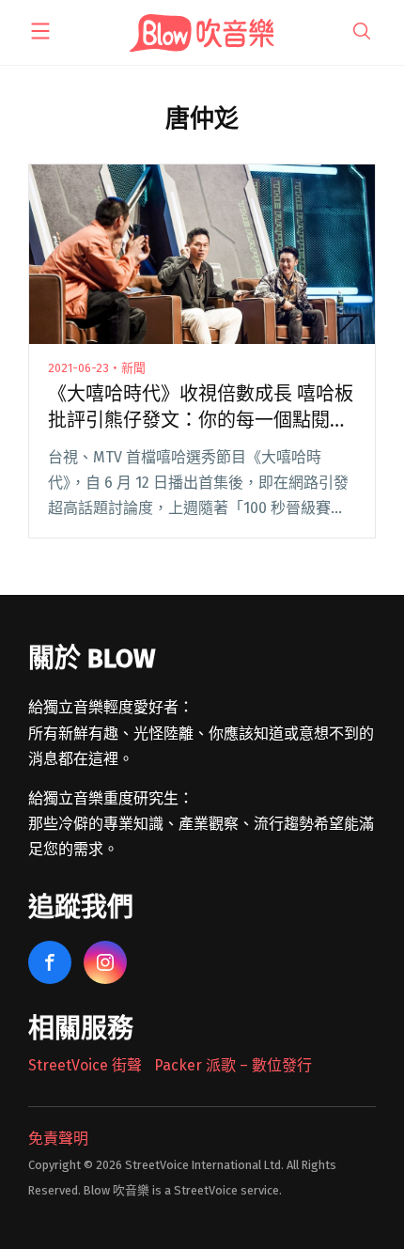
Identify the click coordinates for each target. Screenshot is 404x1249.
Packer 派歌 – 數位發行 (233, 1065)
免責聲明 (58, 1139)
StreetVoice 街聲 (85, 1065)
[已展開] (40, 31)
